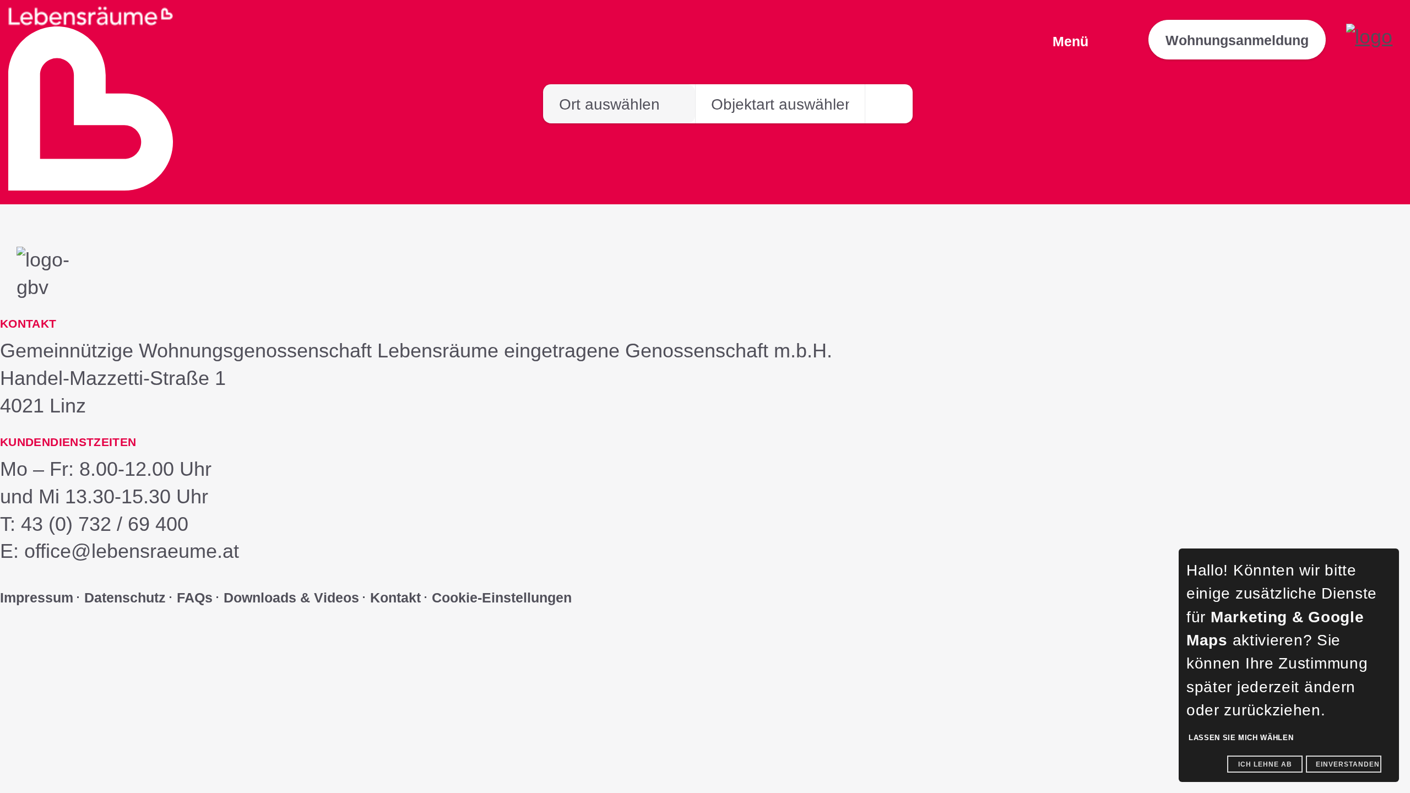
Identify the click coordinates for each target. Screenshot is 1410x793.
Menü (1070, 41)
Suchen (889, 109)
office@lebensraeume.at (131, 551)
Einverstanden (1348, 764)
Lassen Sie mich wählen (1241, 738)
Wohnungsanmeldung (1237, 40)
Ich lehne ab (1265, 764)
